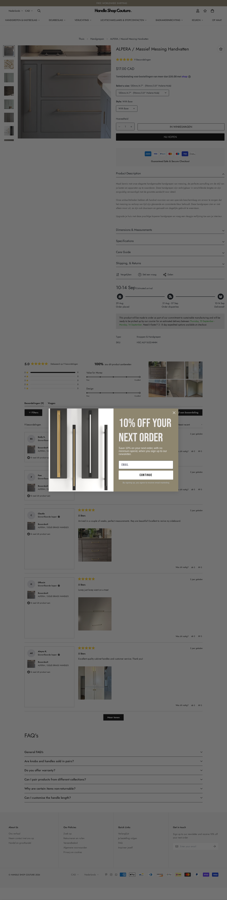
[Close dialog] (174, 413)
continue (146, 475)
